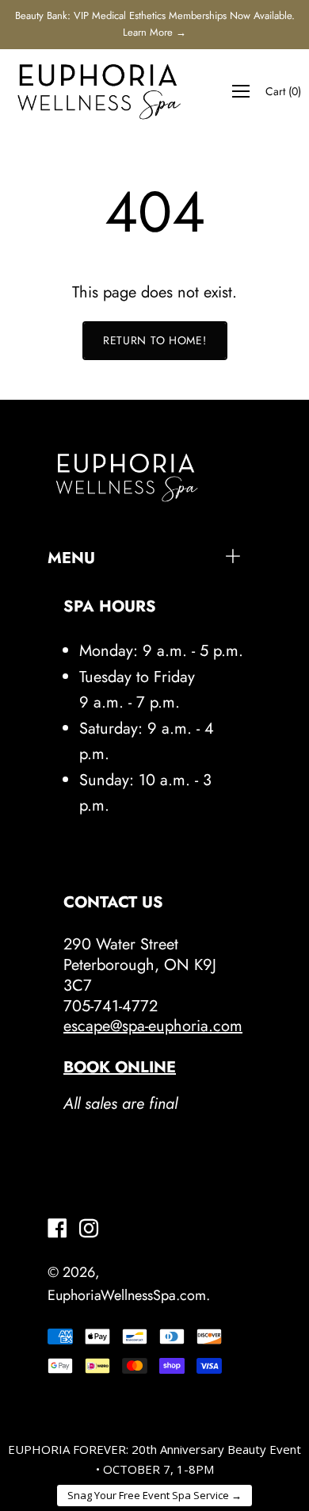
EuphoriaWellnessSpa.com (127, 1295)
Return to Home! (155, 340)
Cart (283, 90)
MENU (71, 558)
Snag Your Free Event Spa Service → (154, 1495)
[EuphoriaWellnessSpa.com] (99, 91)
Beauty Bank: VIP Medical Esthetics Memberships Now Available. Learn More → (155, 24)
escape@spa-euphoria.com (152, 1025)
